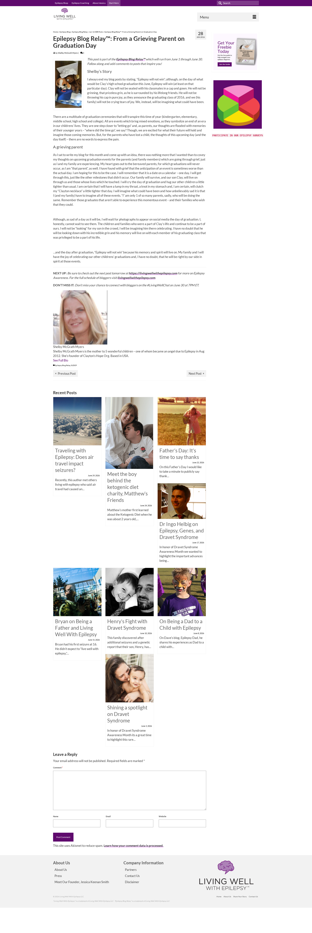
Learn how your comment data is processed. (133, 846)
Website (162, 816)
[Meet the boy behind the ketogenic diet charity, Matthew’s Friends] (129, 433)
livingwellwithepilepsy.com (136, 278)
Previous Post (67, 373)
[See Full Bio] (70, 360)
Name (55, 816)
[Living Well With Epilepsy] (85, 14)
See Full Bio (60, 360)
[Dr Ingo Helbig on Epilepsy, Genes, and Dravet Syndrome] (182, 501)
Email (108, 816)
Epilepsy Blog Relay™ (130, 59)
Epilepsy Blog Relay (62, 365)
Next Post (195, 373)
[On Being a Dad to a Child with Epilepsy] (182, 591)
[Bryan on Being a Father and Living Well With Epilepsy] (77, 591)
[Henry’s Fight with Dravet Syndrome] (129, 591)
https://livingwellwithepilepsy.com (153, 273)
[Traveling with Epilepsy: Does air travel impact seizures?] (77, 421)
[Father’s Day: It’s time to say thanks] (182, 421)
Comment (58, 767)
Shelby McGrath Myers (68, 53)
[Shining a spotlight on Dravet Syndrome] (129, 678)
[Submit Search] (219, 3)
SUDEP (74, 365)
